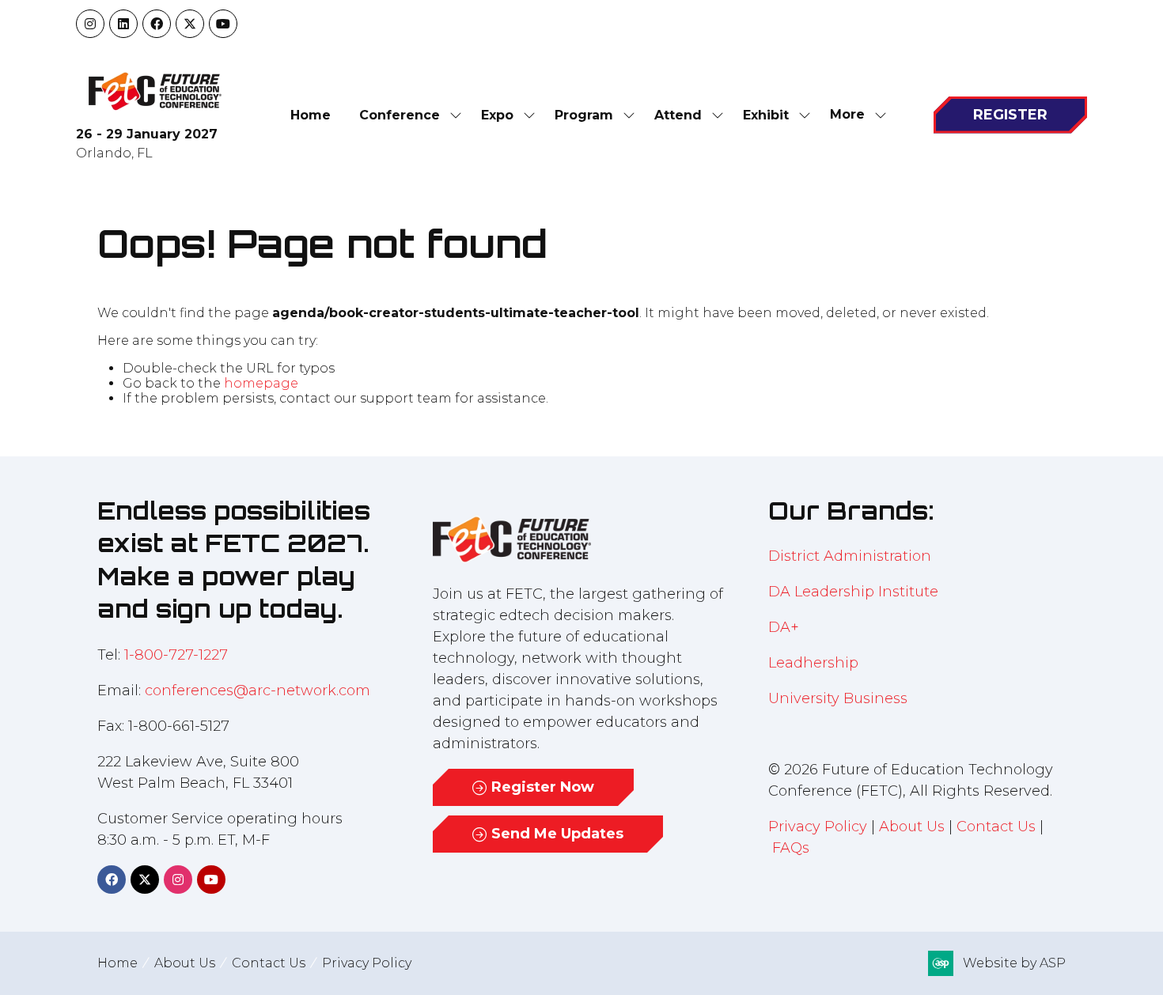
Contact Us (996, 826)
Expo (497, 115)
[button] (853, 115)
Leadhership (813, 663)
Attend (678, 115)
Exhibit (766, 115)
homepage (261, 383)
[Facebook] (156, 23)
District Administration (849, 556)
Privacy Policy (817, 826)
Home (310, 115)
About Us (912, 826)
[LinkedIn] (123, 23)
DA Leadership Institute (855, 591)
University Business (837, 698)
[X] (190, 23)
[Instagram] (90, 23)
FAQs (790, 848)
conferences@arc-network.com (257, 690)
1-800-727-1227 (176, 655)
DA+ (783, 627)
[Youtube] (223, 23)
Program (584, 115)
